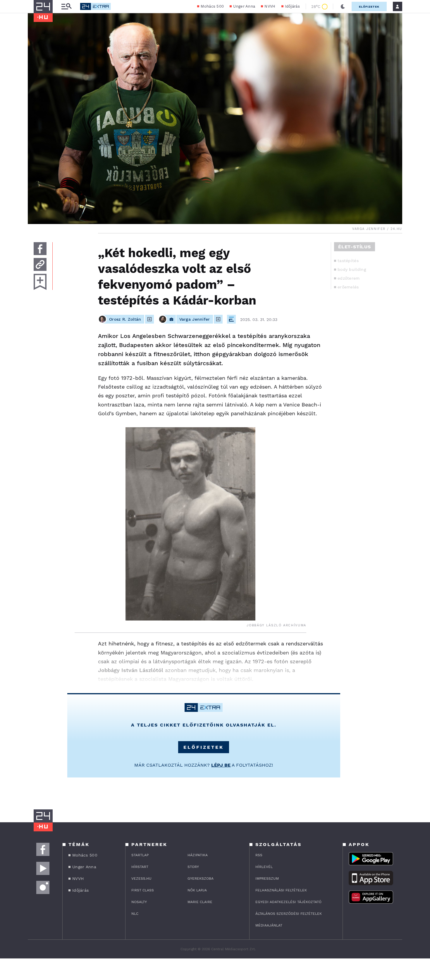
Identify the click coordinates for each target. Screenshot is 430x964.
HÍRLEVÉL (264, 867)
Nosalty (139, 902)
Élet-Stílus (354, 246)
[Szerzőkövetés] (149, 319)
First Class (142, 890)
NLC (134, 914)
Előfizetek (369, 6)
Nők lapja (197, 890)
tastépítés (348, 260)
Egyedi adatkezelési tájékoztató (288, 902)
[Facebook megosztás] (40, 248)
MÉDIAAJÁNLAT (268, 925)
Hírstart (139, 867)
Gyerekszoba (201, 878)
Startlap (140, 855)
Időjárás (292, 6)
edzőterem (349, 278)
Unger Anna (244, 6)
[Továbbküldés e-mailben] (40, 264)
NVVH (269, 6)
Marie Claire (200, 902)
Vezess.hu (141, 878)
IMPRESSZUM (267, 878)
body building (352, 269)
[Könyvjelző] (40, 282)
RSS (258, 855)
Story (193, 867)
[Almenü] (66, 6)
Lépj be (221, 765)
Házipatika (198, 855)
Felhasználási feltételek (281, 890)
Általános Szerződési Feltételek (288, 914)
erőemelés (348, 287)
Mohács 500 (212, 6)
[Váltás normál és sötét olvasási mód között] (342, 6)
